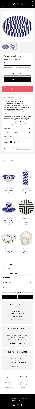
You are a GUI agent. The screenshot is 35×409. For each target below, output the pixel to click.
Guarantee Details (17, 366)
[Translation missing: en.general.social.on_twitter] (15, 143)
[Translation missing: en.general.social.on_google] (19, 143)
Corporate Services (10, 385)
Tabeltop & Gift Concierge (17, 343)
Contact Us (23, 382)
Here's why (17, 90)
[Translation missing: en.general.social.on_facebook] (11, 143)
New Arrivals (8, 264)
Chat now (6, 149)
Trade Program (9, 387)
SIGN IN (9, 297)
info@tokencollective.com (23, 149)
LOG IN (4, 2)
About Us (7, 382)
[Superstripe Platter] (6, 44)
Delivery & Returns (25, 385)
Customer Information (17, 319)
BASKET (25, 297)
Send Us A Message (17, 317)
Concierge (23, 387)
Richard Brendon (14, 59)
